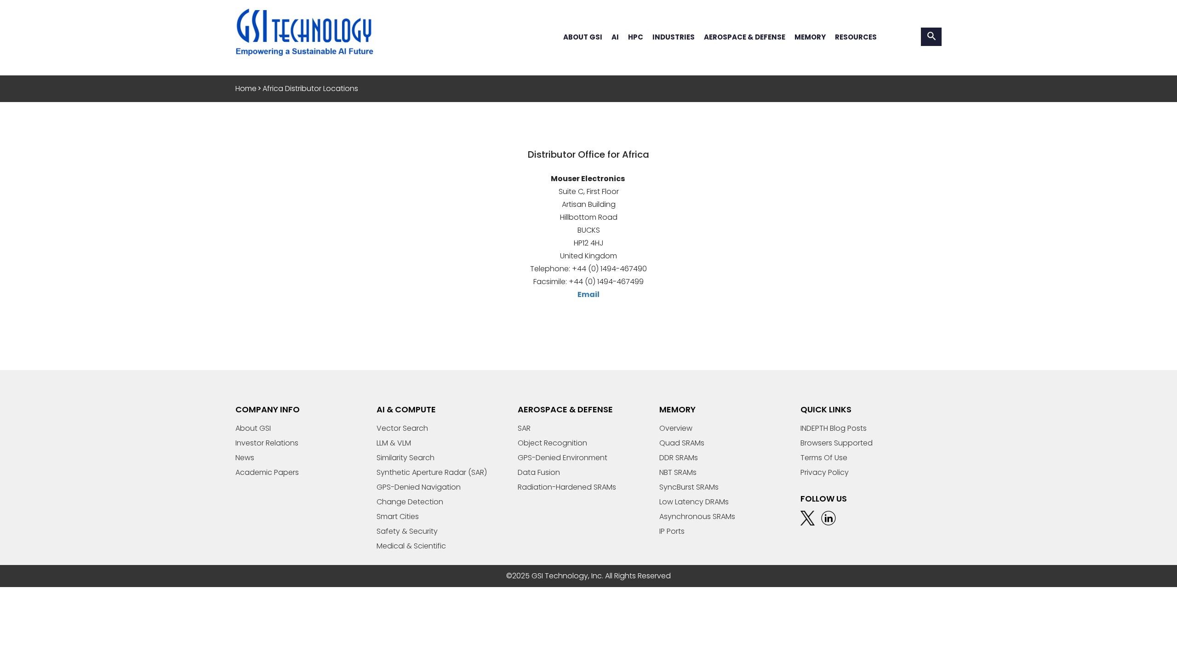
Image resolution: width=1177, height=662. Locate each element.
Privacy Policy (824, 472)
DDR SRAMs (678, 457)
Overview (675, 428)
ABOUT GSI (582, 37)
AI (615, 37)
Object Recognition (552, 443)
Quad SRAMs (681, 443)
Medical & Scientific (411, 546)
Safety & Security (407, 531)
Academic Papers (267, 472)
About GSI (253, 428)
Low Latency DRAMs (694, 501)
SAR (524, 428)
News (244, 457)
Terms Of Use (823, 457)
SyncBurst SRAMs (689, 487)
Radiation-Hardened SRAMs (567, 487)
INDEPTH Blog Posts (833, 428)
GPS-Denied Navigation (419, 487)
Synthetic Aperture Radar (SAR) (432, 472)
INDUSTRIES (673, 37)
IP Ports (672, 531)
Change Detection (410, 501)
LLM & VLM (394, 443)
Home (246, 88)
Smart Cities (398, 516)
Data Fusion (539, 472)
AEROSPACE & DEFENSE (744, 37)
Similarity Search (405, 457)
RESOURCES (856, 37)
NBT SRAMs (678, 472)
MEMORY (810, 37)
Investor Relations (266, 443)
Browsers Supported (836, 443)
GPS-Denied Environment (562, 457)
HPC (635, 37)
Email (588, 294)
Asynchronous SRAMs (697, 516)
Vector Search (402, 428)
